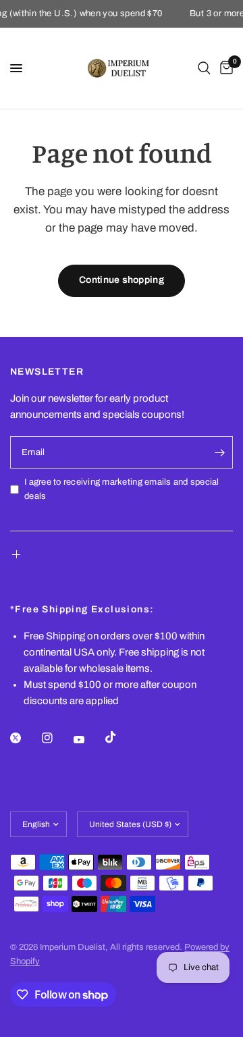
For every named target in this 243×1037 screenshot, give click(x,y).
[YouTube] (88, 739)
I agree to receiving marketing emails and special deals (121, 489)
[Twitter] (25, 738)
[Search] (204, 68)
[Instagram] (57, 738)
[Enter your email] (219, 452)
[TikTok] (120, 737)
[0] (224, 68)
